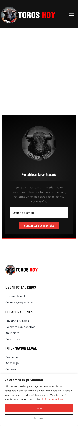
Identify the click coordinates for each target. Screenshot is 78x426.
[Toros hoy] (28, 7)
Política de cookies (52, 399)
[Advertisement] (39, 69)
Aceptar (39, 408)
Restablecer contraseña (39, 225)
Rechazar (39, 418)
